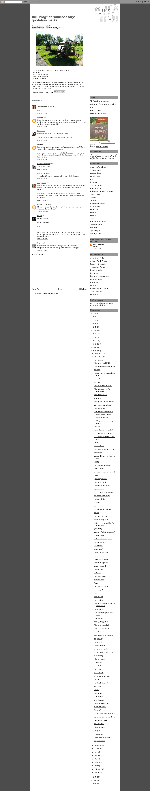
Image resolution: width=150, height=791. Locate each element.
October (97, 360)
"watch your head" (100, 408)
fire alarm (93, 182)
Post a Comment (38, 254)
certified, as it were (100, 720)
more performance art (101, 703)
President (93, 227)
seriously (97, 370)
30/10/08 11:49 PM (42, 238)
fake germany (98, 569)
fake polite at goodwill (101, 625)
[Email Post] (52, 92)
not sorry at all (99, 724)
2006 (95, 780)
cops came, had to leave (102, 405)
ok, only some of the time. (103, 509)
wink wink (97, 573)
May (96, 759)
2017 (95, 320)
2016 (95, 324)
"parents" (93, 197)
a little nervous (99, 609)
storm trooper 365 (96, 291)
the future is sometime (101, 649)
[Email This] (55, 91)
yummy (96, 462)
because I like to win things (103, 652)
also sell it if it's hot (100, 379)
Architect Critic (42, 204)
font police (93, 285)
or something (98, 656)
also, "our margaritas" (101, 586)
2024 (95, 313)
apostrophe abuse (96, 279)
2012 (95, 337)
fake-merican (98, 597)
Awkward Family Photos (98, 261)
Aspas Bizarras (98, 245)
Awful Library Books (97, 258)
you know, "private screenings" (104, 532)
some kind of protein (101, 563)
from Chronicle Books (108, 143)
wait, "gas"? (98, 398)
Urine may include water (102, 676)
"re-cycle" (97, 710)
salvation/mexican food (98, 221)
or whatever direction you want (104, 472)
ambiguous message (101, 552)
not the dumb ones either (102, 465)
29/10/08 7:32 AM (42, 178)
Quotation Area (95, 170)
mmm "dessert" (99, 468)
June (96, 755)
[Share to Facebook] (61, 91)
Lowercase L (94, 273)
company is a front (100, 516)
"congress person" (96, 224)
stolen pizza (98, 642)
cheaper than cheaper (97, 203)
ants (91, 179)
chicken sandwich (100, 566)
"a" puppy (93, 200)
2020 (95, 317)
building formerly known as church (101, 191)
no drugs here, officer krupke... (104, 401)
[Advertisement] (49, 271)
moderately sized (100, 482)
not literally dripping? (101, 683)
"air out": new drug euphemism (104, 713)
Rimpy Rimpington (43, 164)
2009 (95, 347)
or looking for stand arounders (104, 492)
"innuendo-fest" (99, 535)
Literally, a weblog (96, 270)
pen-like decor (99, 446)
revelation (93, 212)
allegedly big (98, 639)
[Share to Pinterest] (63, 91)
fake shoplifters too (100, 395)
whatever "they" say (101, 519)
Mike (39, 144)
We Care (97, 382)
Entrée (96, 690)
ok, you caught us (100, 542)
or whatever (98, 662)
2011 (95, 341)
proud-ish (97, 679)
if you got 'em (98, 734)
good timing (98, 529)
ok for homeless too (101, 417)
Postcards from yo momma (99, 276)
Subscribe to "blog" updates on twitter (103, 104)
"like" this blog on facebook (99, 101)
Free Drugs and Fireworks (103, 386)
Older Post (82, 289)
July (96, 752)
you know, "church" (100, 479)
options (96, 513)
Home (60, 289)
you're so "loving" (96, 185)
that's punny (94, 294)
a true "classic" (95, 206)
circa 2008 (97, 669)
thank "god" (94, 209)
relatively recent (99, 659)
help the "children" (100, 499)
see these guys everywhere (103, 635)
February (98, 769)
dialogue (97, 730)
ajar (95, 506)
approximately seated (101, 628)
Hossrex (40, 117)
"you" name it (98, 696)
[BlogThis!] (57, 91)
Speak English (95, 230)
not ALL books (99, 556)
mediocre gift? (99, 580)
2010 (95, 344)
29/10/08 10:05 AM (42, 200)
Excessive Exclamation (98, 264)
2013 (95, 334)
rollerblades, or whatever (102, 737)
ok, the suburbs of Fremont (103, 433)
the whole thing (99, 673)
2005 (95, 784)
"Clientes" (96, 246)
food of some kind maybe (102, 632)
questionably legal (100, 645)
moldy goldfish (99, 600)
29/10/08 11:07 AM (42, 211)
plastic (96, 475)
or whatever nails (100, 707)
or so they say (99, 700)
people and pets (95, 173)
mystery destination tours (102, 485)
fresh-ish (97, 502)
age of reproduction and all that (104, 717)
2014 (95, 330)
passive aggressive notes (99, 288)
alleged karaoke (99, 727)
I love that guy (99, 546)
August (97, 749)
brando (39, 216)
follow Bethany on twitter (98, 113)
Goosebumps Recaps (97, 267)
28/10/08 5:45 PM (42, 140)
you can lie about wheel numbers (105, 366)
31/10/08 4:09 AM (42, 250)
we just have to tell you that (103, 430)
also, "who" (98, 686)
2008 (95, 351)
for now (96, 583)
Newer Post (36, 289)
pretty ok (97, 426)
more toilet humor (100, 576)
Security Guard (95, 234)
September (98, 745)
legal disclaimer (95, 110)
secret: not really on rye (102, 496)
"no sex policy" (95, 194)
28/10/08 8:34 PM (42, 159)
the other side (95, 176)
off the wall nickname (101, 559)
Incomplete (98, 693)
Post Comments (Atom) (50, 293)
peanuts (93, 215)
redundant (97, 666)
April (96, 762)
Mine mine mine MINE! (102, 363)
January (97, 772)
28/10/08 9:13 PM (42, 169)
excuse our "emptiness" (98, 167)
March (97, 766)
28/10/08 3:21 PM (42, 126)
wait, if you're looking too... (103, 539)
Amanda (40, 104)
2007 (95, 777)
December (98, 353)
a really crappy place (101, 622)
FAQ (91, 107)
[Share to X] (59, 91)
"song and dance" (100, 618)
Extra (96, 442)
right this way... (99, 489)
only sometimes (99, 741)
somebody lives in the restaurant (105, 449)
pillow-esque (98, 453)
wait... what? (98, 549)
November (98, 357)
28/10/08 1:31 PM (42, 113)
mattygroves (41, 183)
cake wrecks (94, 282)
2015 (95, 327)
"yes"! (96, 593)
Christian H (41, 131)
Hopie (39, 243)
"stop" (92, 218)
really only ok (98, 590)
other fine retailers (102, 147)
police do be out (95, 188)
